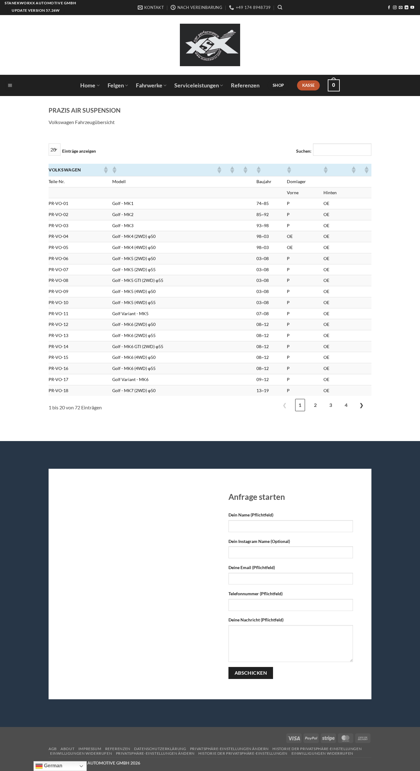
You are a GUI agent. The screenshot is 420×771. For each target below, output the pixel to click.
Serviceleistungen (196, 85)
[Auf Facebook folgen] (389, 8)
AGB (53, 748)
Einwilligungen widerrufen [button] (81, 753)
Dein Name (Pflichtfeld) (250, 514)
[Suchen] (280, 7)
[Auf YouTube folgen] (412, 8)
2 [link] (315, 405)
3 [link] (330, 405)
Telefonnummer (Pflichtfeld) (255, 593)
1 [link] (300, 405)
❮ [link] (285, 405)
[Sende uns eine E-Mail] (400, 8)
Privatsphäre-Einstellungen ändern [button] (229, 748)
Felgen (116, 85)
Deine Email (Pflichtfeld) (251, 567)
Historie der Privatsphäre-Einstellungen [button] (317, 748)
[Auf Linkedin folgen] (406, 8)
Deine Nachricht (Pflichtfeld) (255, 619)
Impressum (89, 748)
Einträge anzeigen (79, 151)
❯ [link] (361, 405)
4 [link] (346, 405)
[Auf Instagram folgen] (395, 8)
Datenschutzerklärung (160, 748)
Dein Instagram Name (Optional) (259, 541)
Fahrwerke (149, 85)
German (52, 765)
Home (87, 85)
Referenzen (245, 85)
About (67, 748)
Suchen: (303, 151)
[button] (10, 85)
